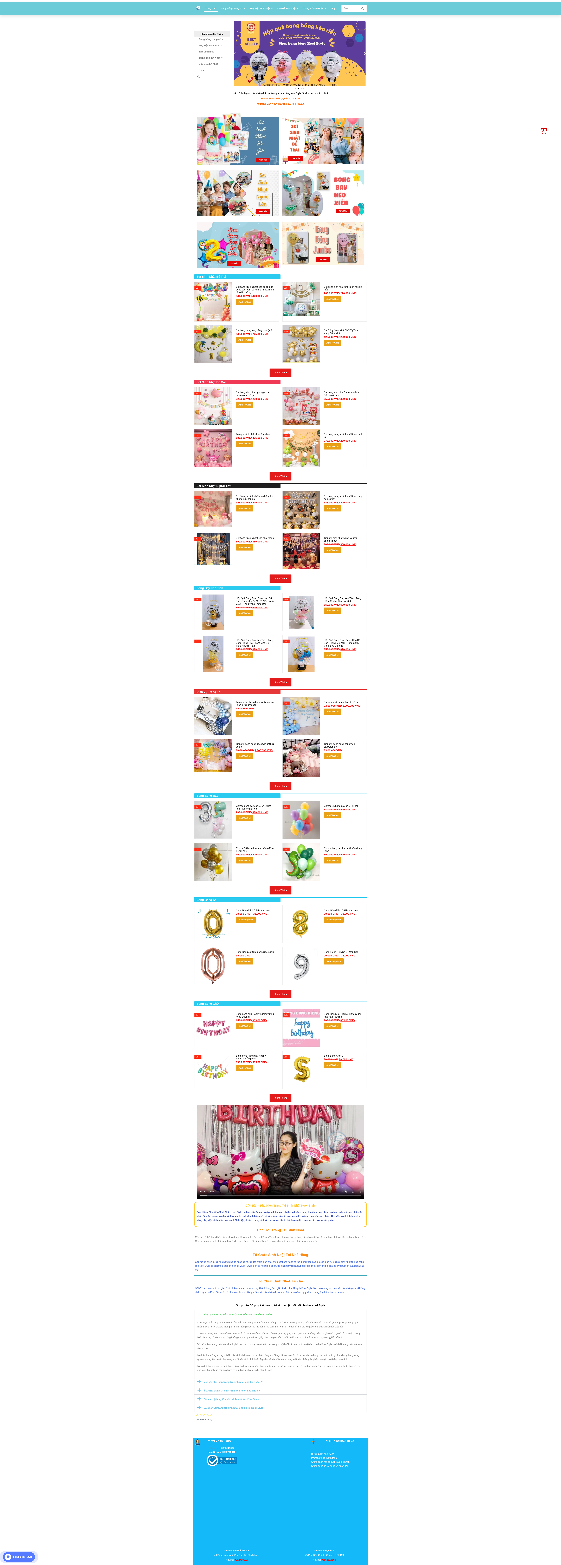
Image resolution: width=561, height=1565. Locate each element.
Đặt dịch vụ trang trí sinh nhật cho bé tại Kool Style (233, 1408)
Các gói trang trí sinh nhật (280, 1230)
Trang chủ (210, 8)
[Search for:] (354, 8)
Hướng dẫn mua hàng (322, 1454)
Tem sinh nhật (206, 51)
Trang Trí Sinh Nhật (313, 8)
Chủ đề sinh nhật (286, 8)
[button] (235, 53)
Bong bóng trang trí (231, 8)
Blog (333, 8)
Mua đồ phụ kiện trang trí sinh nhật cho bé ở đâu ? (233, 1382)
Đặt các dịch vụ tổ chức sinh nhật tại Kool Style (231, 1399)
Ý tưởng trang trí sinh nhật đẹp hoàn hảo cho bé (232, 1390)
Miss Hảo (215, 1448)
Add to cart (244, 302)
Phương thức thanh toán (324, 1458)
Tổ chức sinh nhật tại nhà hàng (280, 1255)
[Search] (362, 8)
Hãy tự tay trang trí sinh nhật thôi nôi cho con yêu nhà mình (238, 1314)
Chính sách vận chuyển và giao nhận (330, 1462)
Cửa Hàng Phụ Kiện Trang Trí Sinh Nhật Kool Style (280, 1205)
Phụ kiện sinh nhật (260, 8)
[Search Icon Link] (212, 76)
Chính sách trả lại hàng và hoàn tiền (329, 1466)
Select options (245, 919)
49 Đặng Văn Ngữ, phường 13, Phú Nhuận (280, 104)
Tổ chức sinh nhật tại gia (280, 1281)
